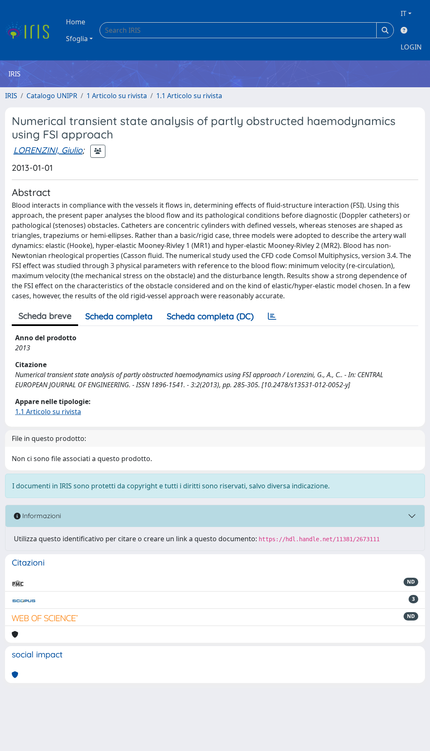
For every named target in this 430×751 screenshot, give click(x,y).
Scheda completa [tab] (118, 316)
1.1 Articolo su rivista (189, 95)
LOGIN (411, 47)
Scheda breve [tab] (44, 315)
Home (75, 21)
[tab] (272, 316)
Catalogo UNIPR (51, 95)
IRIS (11, 95)
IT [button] (403, 13)
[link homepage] (30, 30)
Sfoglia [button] (77, 38)
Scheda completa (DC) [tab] (210, 316)
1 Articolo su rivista (117, 95)
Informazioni (41, 515)
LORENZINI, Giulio (47, 150)
